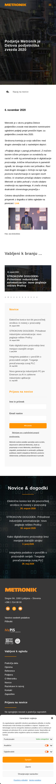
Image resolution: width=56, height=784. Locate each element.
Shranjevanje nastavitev (28, 774)
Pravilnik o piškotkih (21, 780)
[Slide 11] (34, 297)
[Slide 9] (28, 297)
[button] (52, 718)
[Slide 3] (11, 297)
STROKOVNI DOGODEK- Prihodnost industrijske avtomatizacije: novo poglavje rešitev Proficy (28, 521)
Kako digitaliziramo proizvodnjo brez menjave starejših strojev (28, 538)
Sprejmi (28, 760)
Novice (8, 682)
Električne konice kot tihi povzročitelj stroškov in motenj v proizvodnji (28, 503)
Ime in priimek (16, 402)
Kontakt (8, 690)
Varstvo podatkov (35, 780)
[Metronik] (15, 5)
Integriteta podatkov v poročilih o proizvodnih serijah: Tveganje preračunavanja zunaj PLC (28, 556)
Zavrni (28, 767)
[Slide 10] (31, 297)
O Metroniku (11, 678)
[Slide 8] (25, 297)
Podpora (9, 675)
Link (17, 203)
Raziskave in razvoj (14, 686)
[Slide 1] (6, 297)
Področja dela (11, 663)
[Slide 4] (14, 297)
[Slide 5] (16, 297)
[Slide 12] (36, 297)
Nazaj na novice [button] (20, 92)
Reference (10, 671)
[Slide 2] (8, 297)
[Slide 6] (19, 297)
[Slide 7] (22, 297)
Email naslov (16, 413)
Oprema (9, 667)
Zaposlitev (10, 694)
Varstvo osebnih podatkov (17, 617)
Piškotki (9, 621)
